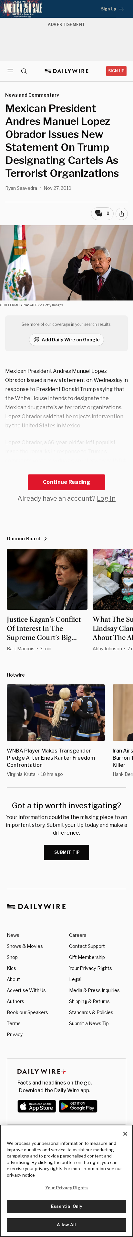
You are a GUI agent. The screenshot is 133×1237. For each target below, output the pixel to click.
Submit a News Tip (89, 1023)
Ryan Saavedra (21, 188)
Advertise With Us (26, 990)
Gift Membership (87, 957)
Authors (15, 1001)
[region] (66, 1181)
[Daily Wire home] (66, 71)
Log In (106, 498)
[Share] (122, 214)
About (13, 979)
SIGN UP (116, 70)
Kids (11, 968)
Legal (75, 979)
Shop (12, 957)
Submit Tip (67, 852)
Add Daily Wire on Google (71, 339)
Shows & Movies (25, 946)
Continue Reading (66, 482)
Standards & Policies (91, 1012)
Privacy (15, 1034)
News (13, 935)
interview (94, 461)
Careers (78, 935)
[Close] (125, 1134)
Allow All (66, 1224)
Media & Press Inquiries (94, 990)
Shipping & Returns (89, 1001)
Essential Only (66, 1206)
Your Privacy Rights (90, 968)
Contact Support (87, 946)
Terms (14, 1023)
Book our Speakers (27, 1012)
